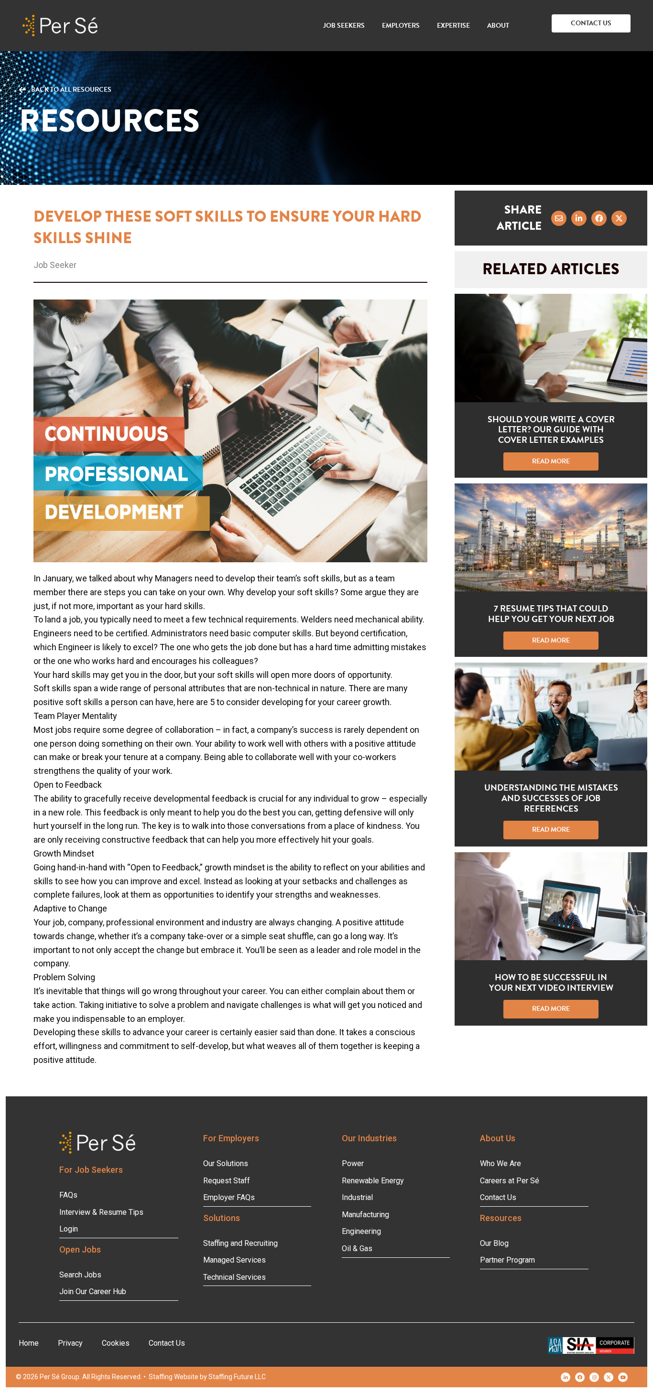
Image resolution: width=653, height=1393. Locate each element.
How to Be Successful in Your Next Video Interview (551, 982)
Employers (401, 26)
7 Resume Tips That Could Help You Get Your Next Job (551, 613)
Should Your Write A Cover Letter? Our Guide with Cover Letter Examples (551, 429)
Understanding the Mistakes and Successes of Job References (551, 797)
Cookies (116, 1343)
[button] (591, 23)
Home (29, 1343)
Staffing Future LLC (237, 1377)
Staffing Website (173, 1377)
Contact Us (167, 1343)
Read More (565, 461)
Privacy (70, 1343)
